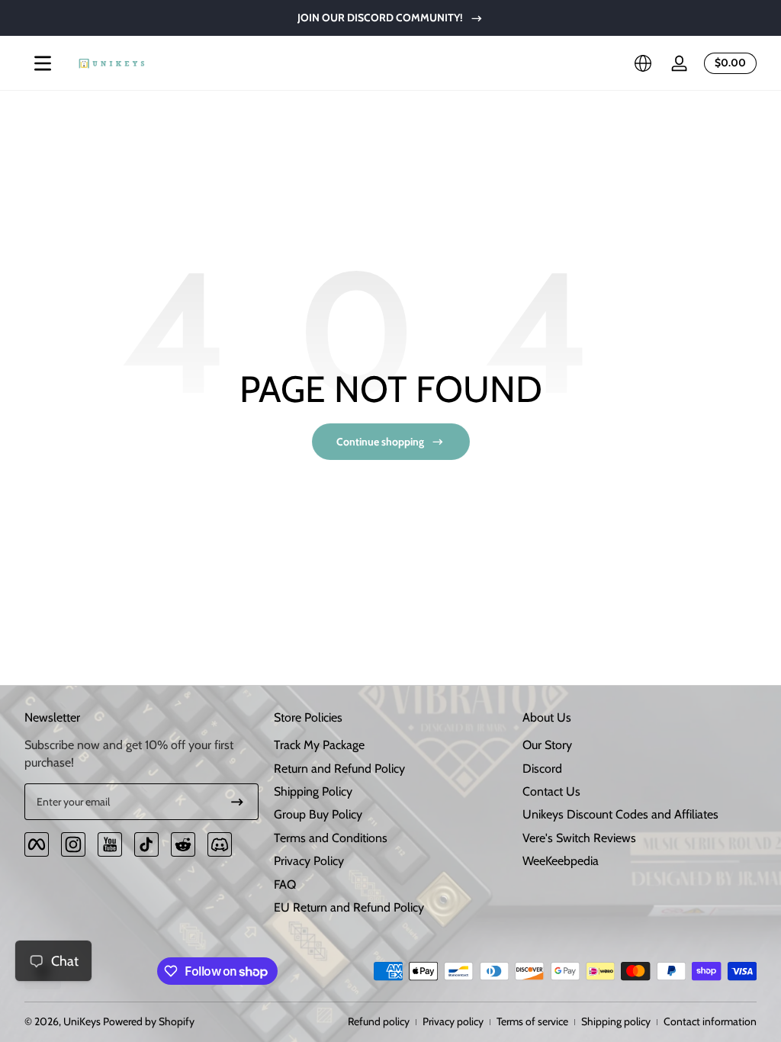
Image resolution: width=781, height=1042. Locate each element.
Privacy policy (453, 1021)
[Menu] (42, 63)
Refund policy (379, 1021)
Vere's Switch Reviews (579, 838)
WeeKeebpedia (560, 861)
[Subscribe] (237, 801)
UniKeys (82, 1021)
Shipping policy (616, 1021)
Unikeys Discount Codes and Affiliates (620, 814)
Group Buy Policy (318, 814)
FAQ (285, 884)
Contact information (710, 1021)
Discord (542, 768)
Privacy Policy (309, 861)
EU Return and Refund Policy (349, 907)
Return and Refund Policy (339, 768)
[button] (643, 63)
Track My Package (319, 745)
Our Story (547, 745)
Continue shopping (380, 442)
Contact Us (551, 791)
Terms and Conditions (330, 838)
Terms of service (532, 1021)
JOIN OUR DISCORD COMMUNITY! (380, 17)
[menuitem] (391, 745)
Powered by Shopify (148, 1021)
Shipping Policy (313, 791)
